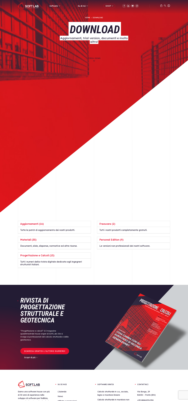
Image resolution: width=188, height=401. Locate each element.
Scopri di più (30, 357)
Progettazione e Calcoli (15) (37, 255)
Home (87, 18)
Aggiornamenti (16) (32, 223)
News (60, 396)
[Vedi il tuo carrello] (161, 6)
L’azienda (62, 391)
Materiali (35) (28, 239)
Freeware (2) (107, 223)
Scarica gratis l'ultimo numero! (44, 351)
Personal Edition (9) (111, 239)
